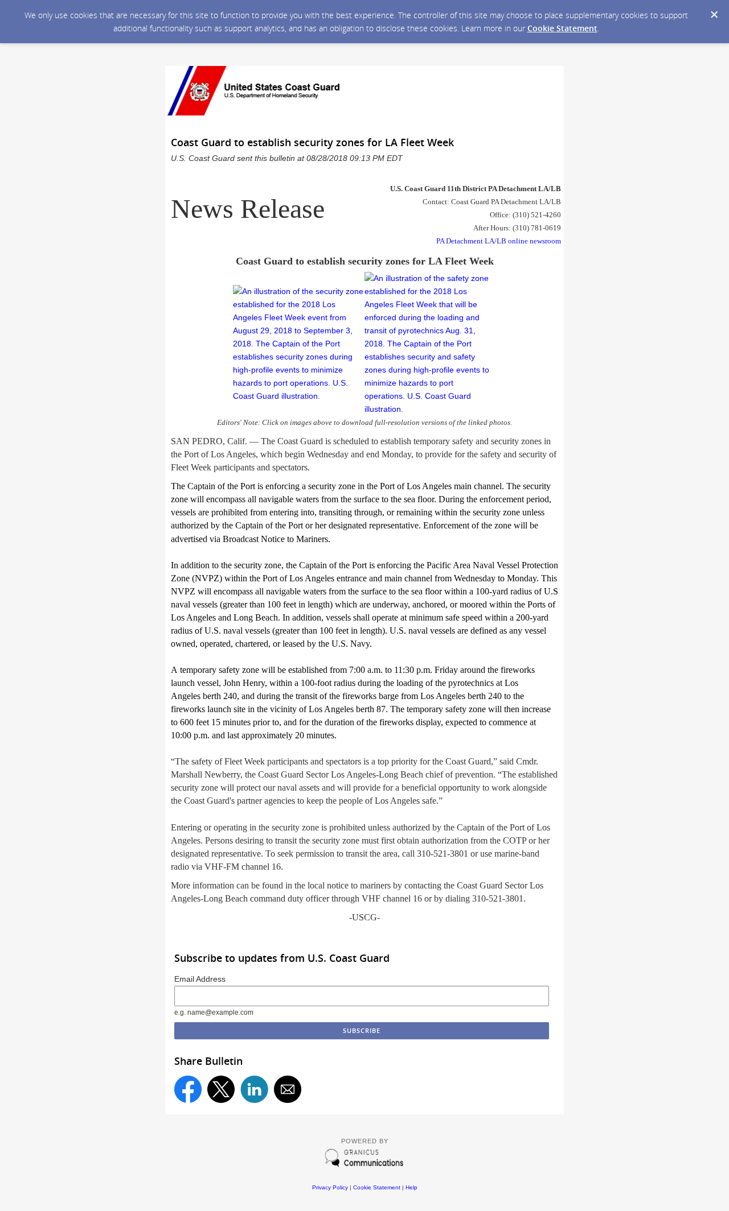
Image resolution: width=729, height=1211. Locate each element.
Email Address (200, 978)
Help (411, 1187)
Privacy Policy (330, 1187)
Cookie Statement (562, 28)
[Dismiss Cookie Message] (714, 15)
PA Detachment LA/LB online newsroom (498, 241)
